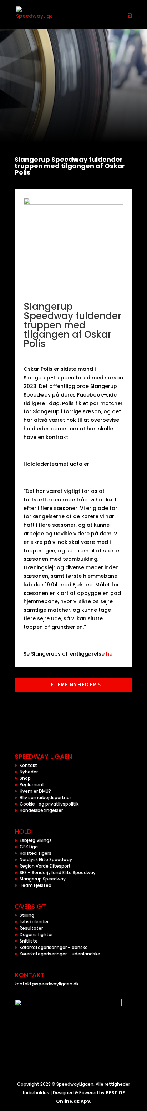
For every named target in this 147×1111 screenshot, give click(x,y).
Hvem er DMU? (35, 791)
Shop (25, 778)
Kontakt (28, 765)
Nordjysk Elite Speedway (46, 860)
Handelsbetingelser (41, 810)
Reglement (32, 785)
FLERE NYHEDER (74, 684)
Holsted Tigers (35, 853)
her (110, 653)
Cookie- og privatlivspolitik (49, 804)
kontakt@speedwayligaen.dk (46, 984)
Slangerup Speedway (43, 879)
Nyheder (29, 772)
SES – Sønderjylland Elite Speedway (58, 872)
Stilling (27, 915)
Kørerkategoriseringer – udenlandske (60, 954)
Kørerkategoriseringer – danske (54, 947)
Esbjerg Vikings (36, 840)
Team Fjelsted (35, 885)
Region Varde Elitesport (45, 866)
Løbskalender (34, 922)
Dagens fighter (36, 934)
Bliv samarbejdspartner (45, 797)
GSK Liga (29, 847)
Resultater (31, 928)
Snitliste (29, 941)
